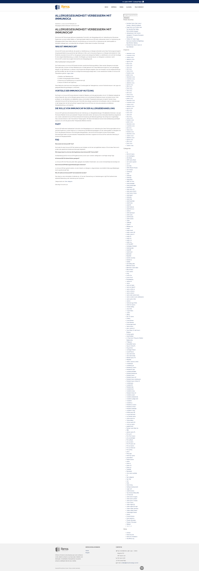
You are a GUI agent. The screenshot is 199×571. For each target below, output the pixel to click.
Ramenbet (129, 471)
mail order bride (131, 353)
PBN (128, 430)
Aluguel (129, 7)
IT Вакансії (129, 342)
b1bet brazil (129, 252)
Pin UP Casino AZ (131, 443)
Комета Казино (130, 516)
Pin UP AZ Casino (131, 436)
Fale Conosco (139, 7)
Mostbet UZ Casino (131, 404)
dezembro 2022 (131, 100)
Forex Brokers (130, 320)
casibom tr (129, 281)
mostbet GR (130, 385)
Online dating (130, 420)
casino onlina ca (131, 289)
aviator (128, 228)
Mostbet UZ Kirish (131, 406)
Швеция (129, 524)
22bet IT (129, 224)
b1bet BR (129, 250)
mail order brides (131, 355)
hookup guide (130, 334)
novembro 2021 (131, 126)
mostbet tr (129, 400)
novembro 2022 (131, 102)
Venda (121, 7)
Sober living (130, 485)
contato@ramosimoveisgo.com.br (129, 562)
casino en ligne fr (131, 287)
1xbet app (129, 177)
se (127, 475)
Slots (128, 483)
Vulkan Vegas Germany (132, 508)
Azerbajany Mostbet (132, 246)
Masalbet (129, 359)
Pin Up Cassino (130, 445)
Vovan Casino (130, 502)
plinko (128, 461)
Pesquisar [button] (126, 17)
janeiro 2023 (130, 98)
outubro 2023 (130, 80)
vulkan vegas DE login (132, 506)
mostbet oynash (131, 395)
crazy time (129, 308)
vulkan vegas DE (131, 504)
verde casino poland (132, 498)
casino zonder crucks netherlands (135, 297)
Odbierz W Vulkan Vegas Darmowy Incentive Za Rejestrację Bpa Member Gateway (135, 41)
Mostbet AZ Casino (131, 367)
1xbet (128, 173)
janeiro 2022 (130, 122)
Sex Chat (129, 479)
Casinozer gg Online (132, 302)
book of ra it (130, 277)
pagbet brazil (130, 426)
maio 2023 (129, 90)
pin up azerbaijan (131, 438)
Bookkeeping (130, 279)
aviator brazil (130, 230)
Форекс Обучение (131, 522)
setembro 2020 (130, 137)
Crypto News (130, 310)
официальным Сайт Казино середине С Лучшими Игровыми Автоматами (135, 35)
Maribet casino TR (131, 357)
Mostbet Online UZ (131, 393)
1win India (129, 165)
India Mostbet (130, 336)
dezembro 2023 (131, 77)
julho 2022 (129, 110)
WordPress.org (130, 538)
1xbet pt (129, 210)
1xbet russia (129, 214)
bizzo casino (130, 271)
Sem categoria (68, 181)
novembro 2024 (131, 55)
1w (127, 152)
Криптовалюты (130, 518)
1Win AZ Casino (130, 154)
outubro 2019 (130, 145)
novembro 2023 (131, 79)
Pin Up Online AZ (131, 447)
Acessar (129, 532)
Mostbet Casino (130, 375)
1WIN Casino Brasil (131, 160)
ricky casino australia (132, 473)
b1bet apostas (130, 248)
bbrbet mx (129, 259)
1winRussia (129, 171)
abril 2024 (129, 69)
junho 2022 (129, 112)
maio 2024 (129, 67)
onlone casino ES (131, 422)
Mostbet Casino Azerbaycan (134, 379)
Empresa (113, 7)
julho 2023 (129, 86)
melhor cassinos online (132, 361)
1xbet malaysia (130, 207)
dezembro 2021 (131, 124)
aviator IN (129, 236)
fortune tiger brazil (131, 324)
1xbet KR (129, 205)
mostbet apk (130, 363)
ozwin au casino (131, 424)
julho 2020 (129, 141)
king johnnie (130, 348)
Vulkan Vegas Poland (132, 510)
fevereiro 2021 (130, 131)
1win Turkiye (130, 169)
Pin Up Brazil (130, 440)
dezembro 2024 (131, 53)
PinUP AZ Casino (131, 455)
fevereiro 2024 (130, 73)
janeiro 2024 (130, 75)
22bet (128, 220)
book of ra (129, 275)
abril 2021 (129, 128)
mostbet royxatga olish (132, 398)
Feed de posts (130, 534)
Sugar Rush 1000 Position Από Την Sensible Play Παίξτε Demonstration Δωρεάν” (134, 29)
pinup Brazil (130, 457)
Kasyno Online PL (131, 346)
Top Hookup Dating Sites (133, 492)
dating (128, 314)
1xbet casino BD (131, 189)
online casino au (131, 418)
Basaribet (129, 255)
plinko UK (129, 465)
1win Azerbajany (131, 156)
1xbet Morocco (130, 209)
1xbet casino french (131, 191)
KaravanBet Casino (131, 344)
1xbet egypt (129, 195)
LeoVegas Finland (131, 349)
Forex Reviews (130, 322)
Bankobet (129, 254)
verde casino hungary (132, 496)
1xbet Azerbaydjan (131, 185)
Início (106, 7)
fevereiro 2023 (130, 96)
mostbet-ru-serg (131, 410)
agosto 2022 (130, 108)
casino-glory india (131, 299)
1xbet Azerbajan (130, 183)
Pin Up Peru (129, 449)
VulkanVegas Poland (132, 512)
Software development (132, 487)
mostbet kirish (130, 389)
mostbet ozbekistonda (132, 396)
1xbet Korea (129, 203)
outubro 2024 (130, 57)
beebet (128, 261)
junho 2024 (129, 65)
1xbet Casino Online (132, 193)
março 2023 (130, 94)
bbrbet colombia (131, 257)
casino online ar (130, 291)
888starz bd (130, 226)
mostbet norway (131, 391)
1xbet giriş (129, 197)
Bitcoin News (130, 269)
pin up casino (130, 441)
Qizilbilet (129, 469)
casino (128, 283)
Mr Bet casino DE (131, 412)
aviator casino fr (130, 234)
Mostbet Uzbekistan (132, 408)
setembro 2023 (130, 82)
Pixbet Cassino (130, 459)
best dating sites (131, 263)
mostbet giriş (130, 383)
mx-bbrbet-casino (131, 416)
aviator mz (129, 240)
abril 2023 (129, 92)
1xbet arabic (130, 179)
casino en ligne (130, 285)
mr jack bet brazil (131, 414)
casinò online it (130, 293)
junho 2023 (129, 88)
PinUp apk (129, 453)
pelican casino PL (131, 432)
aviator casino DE (131, 232)
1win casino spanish (131, 161)
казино (128, 514)
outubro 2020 (130, 135)
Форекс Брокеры (131, 520)
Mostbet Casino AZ (131, 377)
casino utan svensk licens (133, 295)
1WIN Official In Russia (132, 167)
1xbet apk (129, 175)
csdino (128, 312)
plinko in (129, 463)
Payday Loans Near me (132, 428)
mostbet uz (129, 402)
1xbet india (129, 199)
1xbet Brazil (129, 187)
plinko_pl (129, 467)
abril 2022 (129, 116)
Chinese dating (130, 306)
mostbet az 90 (130, 365)
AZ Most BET (130, 244)
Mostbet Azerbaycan (132, 373)
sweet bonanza (130, 490)
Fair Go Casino (130, 316)
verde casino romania (132, 500)
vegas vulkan (70, 73)
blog (128, 273)
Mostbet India (130, 387)
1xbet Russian (130, 216)
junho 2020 (129, 143)
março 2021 (130, 129)
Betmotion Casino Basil (132, 267)
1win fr (128, 163)
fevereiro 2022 (130, 120)
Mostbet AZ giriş (131, 369)
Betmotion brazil (131, 265)
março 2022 (130, 118)
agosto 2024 (130, 61)
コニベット (129, 526)
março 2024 (130, 71)
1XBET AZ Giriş (130, 181)
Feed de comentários (132, 536)
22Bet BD (129, 222)
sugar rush (129, 489)
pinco (128, 451)
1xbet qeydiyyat (130, 212)
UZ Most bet (130, 494)
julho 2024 (129, 63)
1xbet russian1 (130, 218)
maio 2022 (129, 114)
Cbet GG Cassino (131, 304)
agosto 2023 (130, 84)
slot (127, 481)
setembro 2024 (130, 59)
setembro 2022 (130, 106)
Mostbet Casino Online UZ (133, 381)
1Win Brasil (129, 158)
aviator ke (129, 238)
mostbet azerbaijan (131, 371)
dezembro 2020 (131, 133)
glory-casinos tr (131, 328)
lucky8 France (130, 351)
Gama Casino (130, 326)
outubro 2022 (130, 104)
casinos (128, 301)
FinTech (128, 318)
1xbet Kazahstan (131, 201)
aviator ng (129, 242)
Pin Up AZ (129, 434)
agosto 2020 (130, 139)
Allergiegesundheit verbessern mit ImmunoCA (83, 17)
